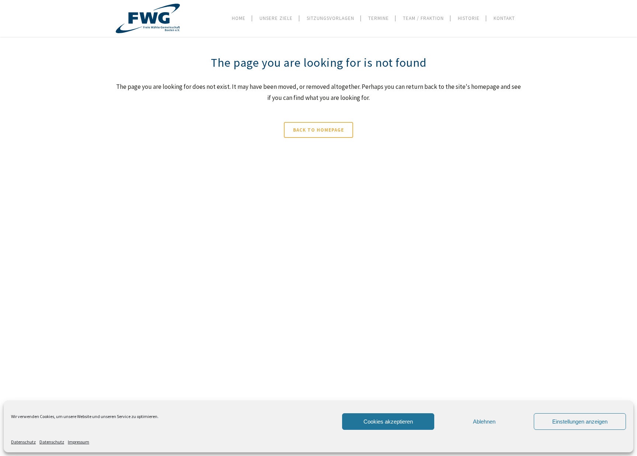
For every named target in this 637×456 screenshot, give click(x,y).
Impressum (78, 442)
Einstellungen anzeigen (580, 421)
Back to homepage (318, 130)
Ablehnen (484, 421)
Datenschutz (23, 442)
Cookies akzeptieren (388, 421)
